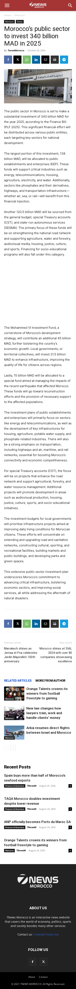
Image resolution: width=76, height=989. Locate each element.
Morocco (20, 15)
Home (7, 15)
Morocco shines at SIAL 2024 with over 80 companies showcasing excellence (56, 655)
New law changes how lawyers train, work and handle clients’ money (44, 713)
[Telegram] (64, 60)
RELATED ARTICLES (17, 680)
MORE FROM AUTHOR (50, 680)
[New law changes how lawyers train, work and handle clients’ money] (14, 713)
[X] (17, 60)
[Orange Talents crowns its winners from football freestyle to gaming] (14, 694)
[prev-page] (6, 747)
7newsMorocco (16, 50)
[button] (6, 5)
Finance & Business (14, 785)
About (31, 977)
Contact (43, 977)
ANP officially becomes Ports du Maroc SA (37, 822)
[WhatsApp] (27, 60)
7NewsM (31, 785)
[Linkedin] (36, 60)
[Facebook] (8, 60)
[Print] (55, 60)
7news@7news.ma (46, 934)
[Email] (45, 60)
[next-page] (13, 747)
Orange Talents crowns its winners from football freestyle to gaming (47, 693)
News (19, 21)
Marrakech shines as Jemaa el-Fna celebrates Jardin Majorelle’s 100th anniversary (20, 655)
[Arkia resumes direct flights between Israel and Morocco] (14, 733)
